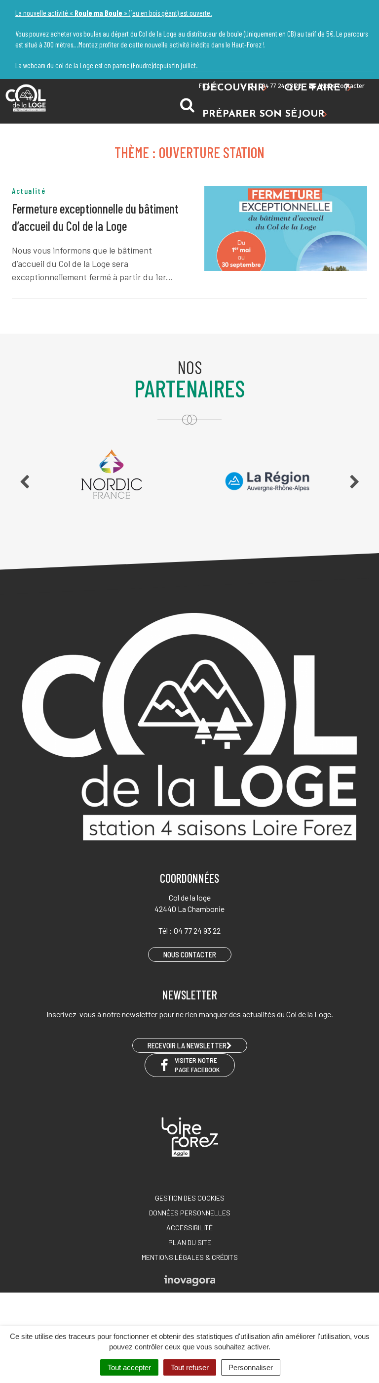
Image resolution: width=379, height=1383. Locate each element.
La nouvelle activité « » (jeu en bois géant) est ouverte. (113, 12)
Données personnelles (189, 1213)
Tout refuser (190, 1367)
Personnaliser (250, 1367)
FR (202, 85)
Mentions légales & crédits (190, 1257)
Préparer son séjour (263, 114)
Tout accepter (129, 1367)
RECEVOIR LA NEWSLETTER (187, 1045)
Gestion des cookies (190, 1198)
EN (216, 85)
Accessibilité (189, 1227)
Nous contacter (342, 85)
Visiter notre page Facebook (197, 1065)
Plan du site (189, 1242)
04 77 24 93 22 (281, 85)
